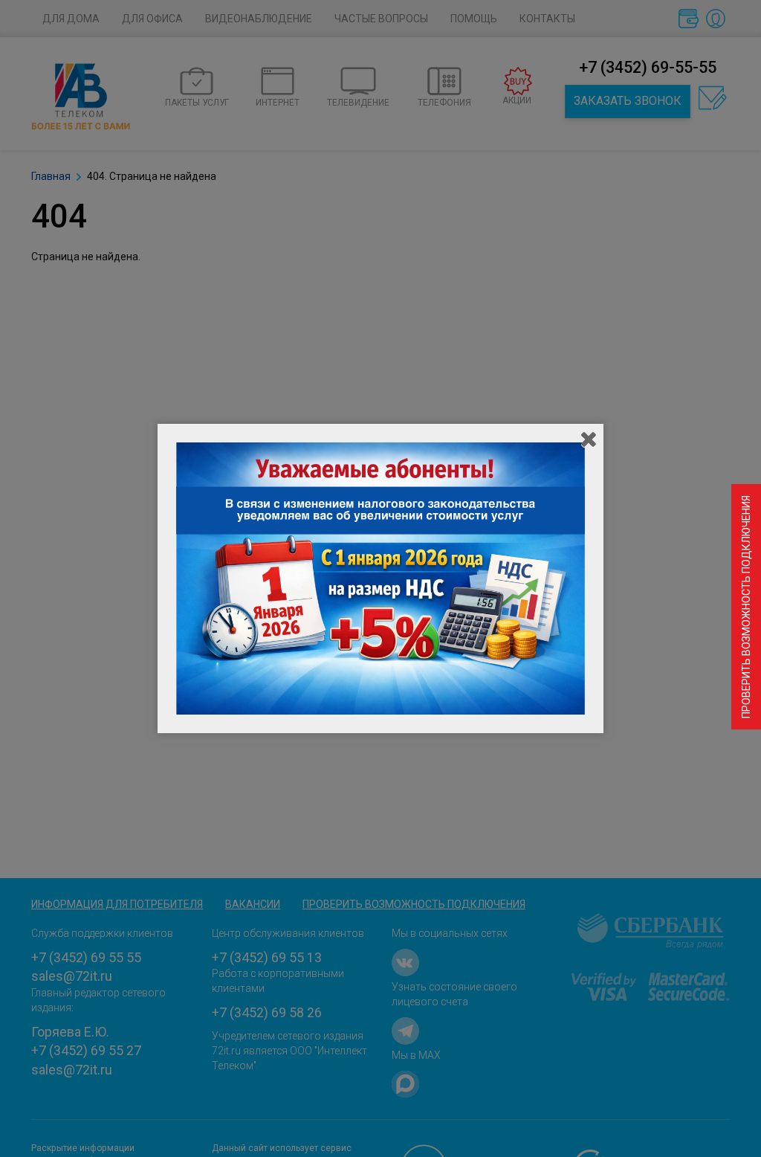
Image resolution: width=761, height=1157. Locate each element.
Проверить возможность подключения (746, 606)
